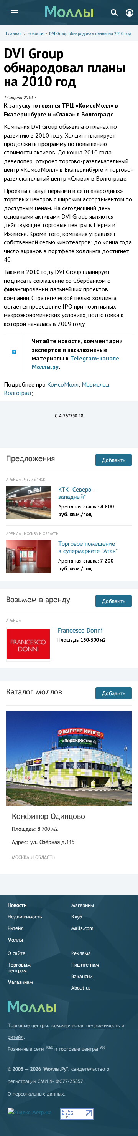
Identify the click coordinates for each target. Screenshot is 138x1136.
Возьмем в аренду (38, 599)
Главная (14, 33)
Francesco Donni (80, 630)
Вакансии (81, 976)
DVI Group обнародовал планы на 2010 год (90, 33)
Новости (35, 33)
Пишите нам (85, 965)
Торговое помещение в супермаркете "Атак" (88, 547)
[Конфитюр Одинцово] (69, 758)
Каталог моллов (34, 691)
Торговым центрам (19, 967)
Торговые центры (28, 1025)
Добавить (113, 460)
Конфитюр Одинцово (48, 816)
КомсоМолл (63, 384)
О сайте (16, 953)
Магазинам (20, 982)
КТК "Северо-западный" (76, 493)
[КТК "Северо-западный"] (28, 503)
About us (80, 988)
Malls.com (82, 928)
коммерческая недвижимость (85, 1025)
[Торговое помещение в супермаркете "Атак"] (28, 557)
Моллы (15, 940)
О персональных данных (36, 1094)
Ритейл (15, 928)
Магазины (82, 905)
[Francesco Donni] (28, 644)
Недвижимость (25, 917)
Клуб (76, 917)
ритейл (15, 1037)
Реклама (81, 953)
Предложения (30, 458)
